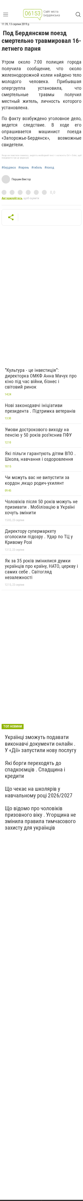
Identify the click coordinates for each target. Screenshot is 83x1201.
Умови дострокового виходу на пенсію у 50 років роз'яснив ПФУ (38, 432)
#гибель (36, 167)
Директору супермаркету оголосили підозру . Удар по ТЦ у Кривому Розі (39, 536)
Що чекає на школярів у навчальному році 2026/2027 (39, 792)
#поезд (49, 167)
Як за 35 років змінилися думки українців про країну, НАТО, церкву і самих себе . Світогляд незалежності (41, 569)
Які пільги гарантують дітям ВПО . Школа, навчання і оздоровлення (40, 456)
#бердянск (9, 167)
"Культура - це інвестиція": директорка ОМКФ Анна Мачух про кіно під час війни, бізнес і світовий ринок (41, 378)
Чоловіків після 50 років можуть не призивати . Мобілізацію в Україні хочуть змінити (41, 507)
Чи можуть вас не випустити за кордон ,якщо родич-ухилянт (37, 480)
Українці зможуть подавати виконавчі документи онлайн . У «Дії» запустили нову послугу (40, 743)
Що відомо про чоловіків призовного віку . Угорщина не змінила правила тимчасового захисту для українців (40, 818)
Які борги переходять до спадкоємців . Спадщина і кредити (35, 769)
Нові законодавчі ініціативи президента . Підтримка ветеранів (40, 408)
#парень (23, 167)
